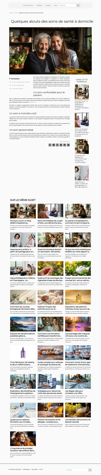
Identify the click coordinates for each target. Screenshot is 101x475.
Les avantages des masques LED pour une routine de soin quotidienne (77, 336)
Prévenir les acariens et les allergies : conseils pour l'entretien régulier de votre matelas (49, 423)
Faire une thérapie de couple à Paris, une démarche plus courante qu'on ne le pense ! (82, 132)
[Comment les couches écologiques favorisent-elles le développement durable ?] (23, 297)
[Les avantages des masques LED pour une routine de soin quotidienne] (78, 324)
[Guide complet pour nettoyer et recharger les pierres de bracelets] (50, 352)
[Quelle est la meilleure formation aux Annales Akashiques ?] (23, 410)
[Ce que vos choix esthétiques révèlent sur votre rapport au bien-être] (78, 239)
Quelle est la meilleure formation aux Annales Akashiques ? (20, 422)
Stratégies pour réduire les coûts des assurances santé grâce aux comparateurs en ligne (50, 394)
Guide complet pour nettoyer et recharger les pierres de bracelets (50, 364)
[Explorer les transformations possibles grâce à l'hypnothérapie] (23, 324)
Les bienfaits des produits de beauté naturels (78, 421)
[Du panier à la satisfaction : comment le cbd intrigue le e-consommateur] (82, 146)
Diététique (39, 5)
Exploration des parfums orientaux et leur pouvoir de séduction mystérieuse (77, 309)
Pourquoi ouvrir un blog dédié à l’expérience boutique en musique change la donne (82, 105)
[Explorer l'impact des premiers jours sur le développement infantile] (50, 297)
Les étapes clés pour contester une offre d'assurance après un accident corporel (74, 394)
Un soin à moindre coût (18, 85)
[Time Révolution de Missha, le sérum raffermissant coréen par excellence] (23, 352)
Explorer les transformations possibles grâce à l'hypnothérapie (22, 336)
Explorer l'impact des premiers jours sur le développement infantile (48, 309)
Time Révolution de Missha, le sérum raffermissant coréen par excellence (22, 364)
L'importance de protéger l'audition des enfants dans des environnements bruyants (22, 451)
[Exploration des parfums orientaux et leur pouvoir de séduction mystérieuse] (78, 297)
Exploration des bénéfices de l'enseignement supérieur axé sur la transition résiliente (23, 393)
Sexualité (48, 5)
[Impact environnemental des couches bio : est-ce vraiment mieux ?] (78, 268)
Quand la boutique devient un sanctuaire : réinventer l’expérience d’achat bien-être (50, 251)
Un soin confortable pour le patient (21, 82)
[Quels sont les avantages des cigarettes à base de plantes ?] (50, 268)
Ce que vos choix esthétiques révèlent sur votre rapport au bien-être (78, 251)
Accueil (11, 12)
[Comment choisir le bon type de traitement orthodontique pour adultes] (78, 352)
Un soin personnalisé (18, 88)
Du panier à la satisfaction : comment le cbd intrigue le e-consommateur (81, 159)
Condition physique (28, 5)
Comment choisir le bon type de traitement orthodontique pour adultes (78, 364)
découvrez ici (32, 102)
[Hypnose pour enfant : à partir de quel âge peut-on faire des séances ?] (82, 172)
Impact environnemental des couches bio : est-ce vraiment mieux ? (78, 280)
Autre (55, 5)
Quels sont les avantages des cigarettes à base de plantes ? (50, 280)
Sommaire (15, 79)
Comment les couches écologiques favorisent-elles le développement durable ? (22, 309)
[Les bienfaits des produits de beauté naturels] (78, 410)
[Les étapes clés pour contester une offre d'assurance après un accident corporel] (78, 381)
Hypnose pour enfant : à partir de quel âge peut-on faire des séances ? (81, 184)
